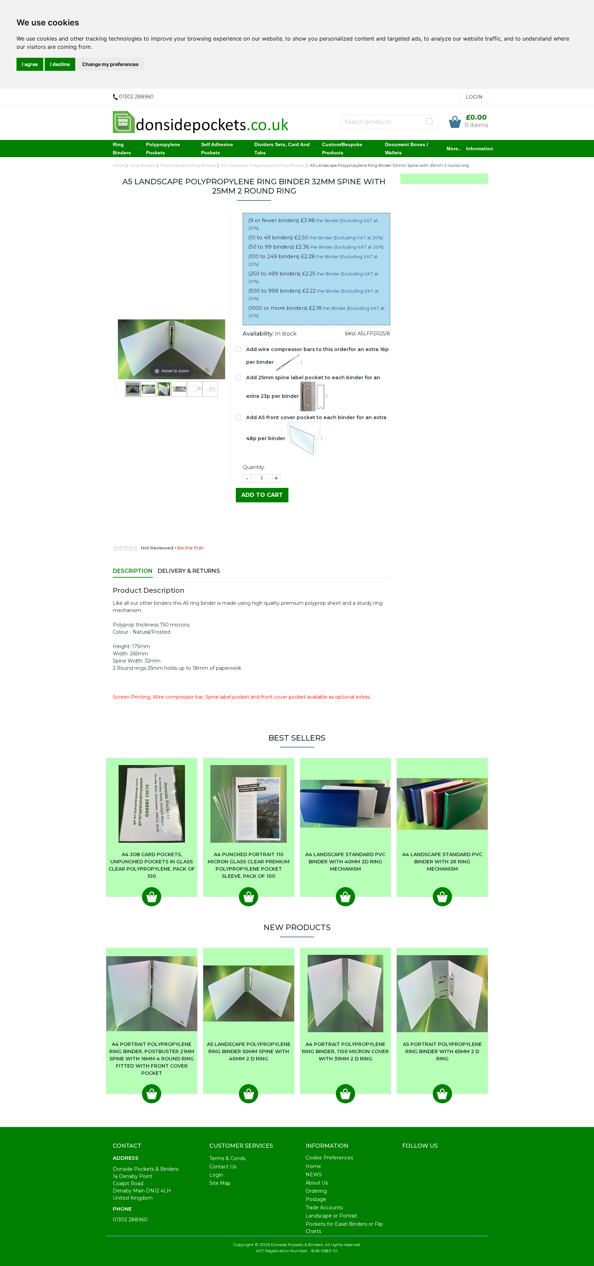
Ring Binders (122, 148)
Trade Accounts (324, 1207)
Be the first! (190, 547)
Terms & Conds (227, 1158)
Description (133, 571)
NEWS (314, 1174)
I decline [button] (60, 64)
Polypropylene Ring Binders (188, 165)
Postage (316, 1199)
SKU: (350, 333)
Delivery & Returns (189, 571)
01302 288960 (130, 1219)
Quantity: (254, 467)
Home (119, 165)
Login (474, 97)
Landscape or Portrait (331, 1216)
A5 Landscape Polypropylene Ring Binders (263, 165)
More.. (454, 148)
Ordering (316, 1191)
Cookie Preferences (329, 1158)
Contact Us (222, 1167)
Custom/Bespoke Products (342, 148)
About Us (317, 1183)
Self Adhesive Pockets (217, 148)
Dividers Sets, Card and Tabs (282, 148)
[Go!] (430, 121)
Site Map (220, 1183)
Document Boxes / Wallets (406, 148)
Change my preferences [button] (110, 64)
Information (479, 148)
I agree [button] (30, 64)
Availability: (258, 333)
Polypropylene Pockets (163, 148)
